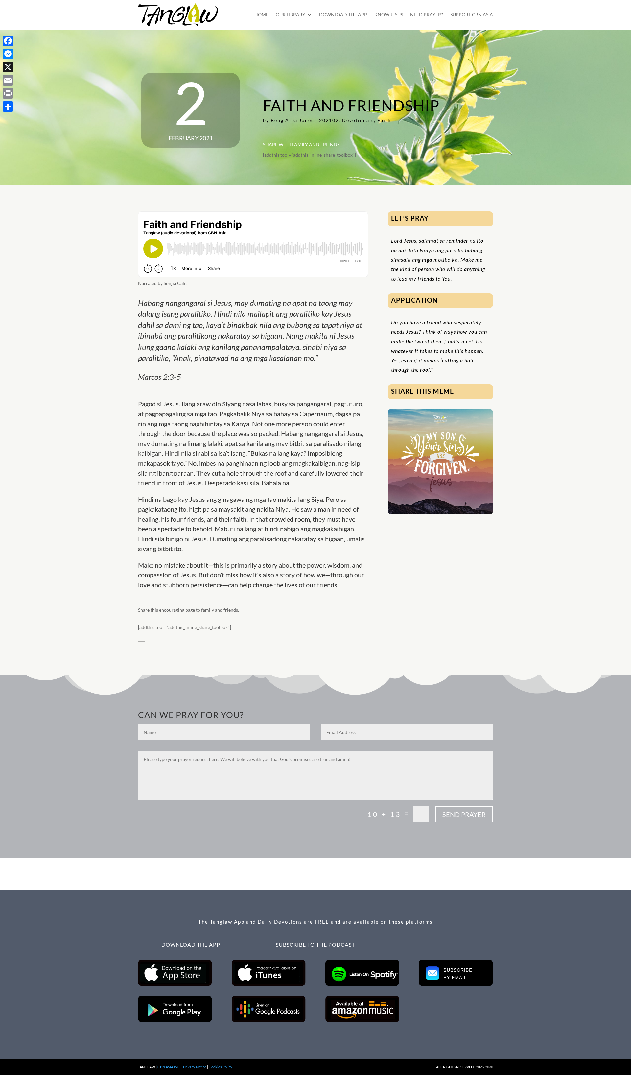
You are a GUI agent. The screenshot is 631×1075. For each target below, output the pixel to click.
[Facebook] (7, 40)
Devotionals (358, 120)
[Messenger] (7, 54)
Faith (384, 120)
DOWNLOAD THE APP (343, 14)
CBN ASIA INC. (169, 1067)
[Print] (7, 93)
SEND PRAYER (464, 814)
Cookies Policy (220, 1067)
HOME (261, 14)
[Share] (7, 106)
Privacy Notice (194, 1067)
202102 (329, 120)
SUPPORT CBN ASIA (471, 14)
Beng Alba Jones (292, 120)
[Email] (7, 80)
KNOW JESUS (388, 14)
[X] (7, 67)
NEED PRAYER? (426, 14)
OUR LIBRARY (290, 14)
